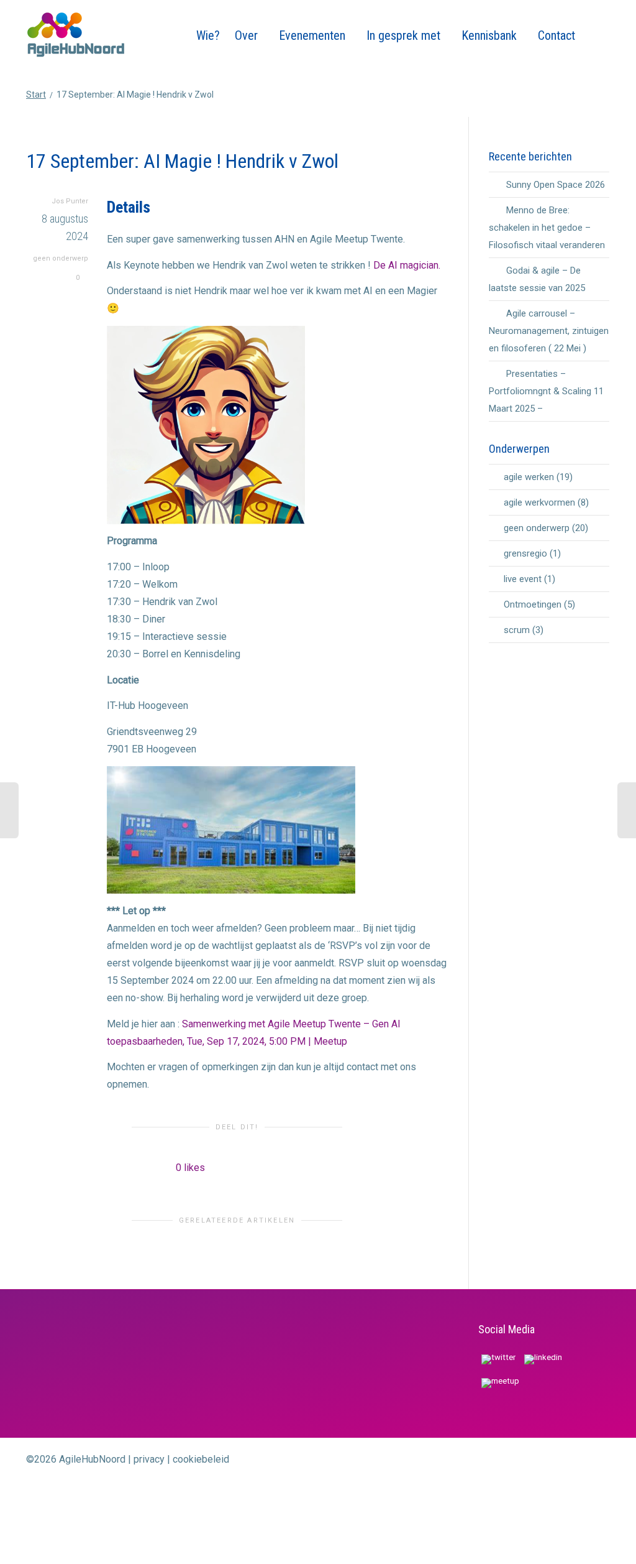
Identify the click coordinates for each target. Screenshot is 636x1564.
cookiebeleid (201, 1459)
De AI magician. (406, 265)
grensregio (525, 553)
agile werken (529, 477)
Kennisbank (490, 35)
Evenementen (313, 35)
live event (523, 579)
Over (248, 35)
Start (36, 94)
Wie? (208, 35)
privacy (149, 1459)
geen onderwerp (60, 258)
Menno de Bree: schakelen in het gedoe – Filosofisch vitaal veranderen (547, 228)
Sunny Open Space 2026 (555, 184)
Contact (556, 35)
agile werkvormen (539, 502)
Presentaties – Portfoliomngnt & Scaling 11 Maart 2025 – (546, 391)
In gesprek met (404, 35)
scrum (517, 630)
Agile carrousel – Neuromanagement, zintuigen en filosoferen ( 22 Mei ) (549, 331)
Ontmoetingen (532, 604)
